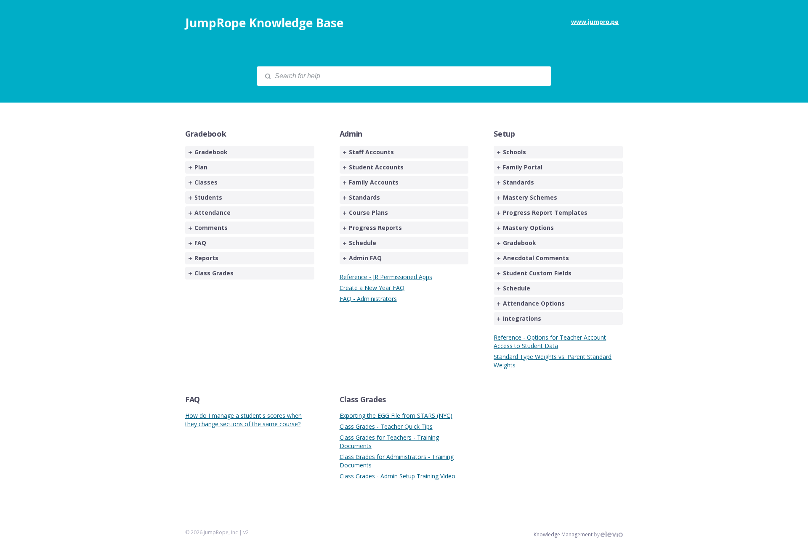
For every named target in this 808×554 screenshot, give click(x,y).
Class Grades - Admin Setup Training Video (397, 476)
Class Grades (214, 273)
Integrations (522, 318)
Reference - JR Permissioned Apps (386, 277)
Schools (514, 152)
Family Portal (522, 167)
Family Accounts (374, 182)
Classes (206, 182)
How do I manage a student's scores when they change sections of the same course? (243, 420)
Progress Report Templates (545, 212)
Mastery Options (528, 228)
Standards (364, 197)
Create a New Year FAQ (372, 288)
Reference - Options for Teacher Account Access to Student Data (550, 341)
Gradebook (205, 134)
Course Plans (368, 212)
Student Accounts (376, 167)
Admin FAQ (365, 258)
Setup (504, 134)
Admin (351, 134)
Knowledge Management (563, 534)
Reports (206, 258)
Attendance (212, 212)
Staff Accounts (371, 152)
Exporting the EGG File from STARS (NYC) (396, 415)
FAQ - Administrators (368, 299)
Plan (200, 167)
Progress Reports (375, 228)
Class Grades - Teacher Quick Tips (386, 426)
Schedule (362, 243)
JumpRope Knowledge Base (264, 23)
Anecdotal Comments (536, 258)
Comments (211, 228)
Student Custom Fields (537, 273)
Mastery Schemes (530, 197)
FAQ (200, 243)
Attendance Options (534, 303)
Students (208, 197)
